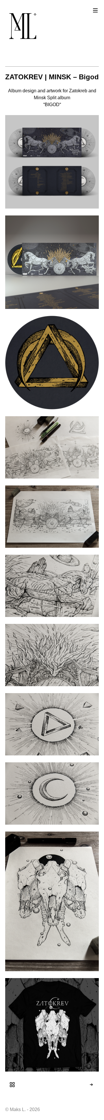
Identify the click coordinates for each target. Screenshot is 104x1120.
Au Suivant (97, 1084)
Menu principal (95, 10)
